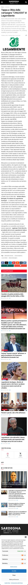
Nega (14, 575)
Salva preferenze (14, 579)
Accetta (14, 571)
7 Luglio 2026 (5, 443)
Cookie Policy (7, 583)
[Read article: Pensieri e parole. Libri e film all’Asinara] (14, 402)
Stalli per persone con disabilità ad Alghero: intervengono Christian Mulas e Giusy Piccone (17, 513)
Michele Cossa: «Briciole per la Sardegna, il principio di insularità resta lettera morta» (14, 483)
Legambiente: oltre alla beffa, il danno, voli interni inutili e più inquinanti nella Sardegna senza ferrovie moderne (13, 439)
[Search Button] (26, 2)
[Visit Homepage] (14, 2)
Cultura (4, 409)
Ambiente (7, 7)
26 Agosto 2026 (6, 486)
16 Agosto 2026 (5, 390)
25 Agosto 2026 (5, 298)
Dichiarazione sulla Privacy (17, 583)
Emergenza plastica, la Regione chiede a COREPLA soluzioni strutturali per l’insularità (17, 505)
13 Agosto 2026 (5, 414)
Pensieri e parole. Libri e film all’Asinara (13, 413)
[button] (25, 537)
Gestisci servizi (13, 566)
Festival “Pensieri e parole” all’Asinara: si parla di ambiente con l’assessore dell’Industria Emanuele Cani (13, 355)
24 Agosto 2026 (5, 359)
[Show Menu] (2, 2)
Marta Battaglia (13, 257)
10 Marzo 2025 (4, 35)
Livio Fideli (4, 257)
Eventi (4, 317)
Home (2, 7)
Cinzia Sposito (18, 255)
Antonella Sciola (9, 255)
